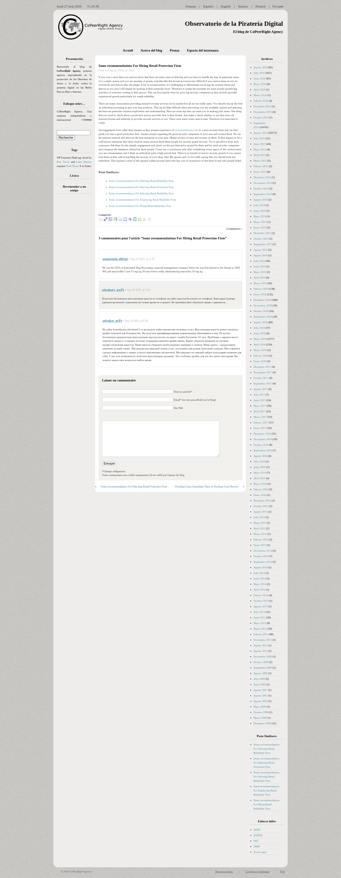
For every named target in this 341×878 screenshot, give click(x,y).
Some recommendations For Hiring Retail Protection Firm (140, 66)
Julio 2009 (259, 678)
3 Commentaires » (234, 229)
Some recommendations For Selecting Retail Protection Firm (141, 187)
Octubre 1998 (261, 712)
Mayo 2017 (260, 405)
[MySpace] (130, 220)
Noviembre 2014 (263, 550)
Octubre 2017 (261, 378)
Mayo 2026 (260, 84)
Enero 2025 (260, 171)
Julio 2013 (259, 612)
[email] (120, 220)
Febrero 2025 (261, 166)
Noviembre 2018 (263, 305)
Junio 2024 (260, 210)
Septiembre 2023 (263, 244)
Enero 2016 (260, 495)
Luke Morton (84, 161)
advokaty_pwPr (113, 290)
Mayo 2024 (260, 216)
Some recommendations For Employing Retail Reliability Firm (142, 199)
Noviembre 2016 (263, 439)
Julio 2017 (259, 394)
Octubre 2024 (261, 188)
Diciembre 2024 (262, 177)
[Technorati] (140, 220)
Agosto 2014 (260, 567)
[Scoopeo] (135, 220)
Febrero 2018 (261, 355)
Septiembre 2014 (263, 561)
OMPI (257, 846)
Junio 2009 (260, 684)
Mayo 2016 (260, 472)
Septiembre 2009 (263, 667)
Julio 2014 (259, 573)
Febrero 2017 (261, 422)
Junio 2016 (260, 467)
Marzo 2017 (260, 417)
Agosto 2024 (260, 199)
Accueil (128, 50)
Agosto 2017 (260, 389)
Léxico (74, 175)
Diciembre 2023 (262, 233)
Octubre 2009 (261, 662)
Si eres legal (260, 852)
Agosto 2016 (260, 456)
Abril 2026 (259, 89)
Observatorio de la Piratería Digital (234, 23)
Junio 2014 (260, 578)
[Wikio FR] (144, 220)
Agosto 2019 (260, 255)
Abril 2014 (259, 589)
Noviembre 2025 (263, 112)
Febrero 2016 (261, 489)
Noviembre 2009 (263, 656)
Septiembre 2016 (263, 450)
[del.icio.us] (105, 220)
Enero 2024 (260, 227)
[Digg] (101, 220)
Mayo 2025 (260, 149)
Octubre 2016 (261, 444)
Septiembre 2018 (263, 316)
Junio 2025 (260, 144)
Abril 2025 (259, 155)
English (226, 6)
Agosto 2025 (260, 132)
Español (208, 6)
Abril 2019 (259, 277)
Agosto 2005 (260, 695)
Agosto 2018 (260, 322)
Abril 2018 (259, 344)
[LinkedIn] (125, 220)
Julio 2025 (259, 138)
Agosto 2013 (260, 606)
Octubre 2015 (261, 506)
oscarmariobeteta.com (186, 130)
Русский (278, 6)
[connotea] (149, 220)
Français (191, 6)
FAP (256, 840)
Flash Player (72, 166)
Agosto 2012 (260, 645)
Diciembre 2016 (262, 433)
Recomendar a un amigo (74, 188)
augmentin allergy (115, 259)
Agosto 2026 (260, 67)
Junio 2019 (260, 266)
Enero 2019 (260, 294)
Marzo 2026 (260, 95)
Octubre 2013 (261, 600)
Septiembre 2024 (263, 194)
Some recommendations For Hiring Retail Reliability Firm (140, 206)
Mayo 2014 (260, 584)
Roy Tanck (63, 161)
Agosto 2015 (260, 511)
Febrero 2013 (261, 634)
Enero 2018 (260, 361)
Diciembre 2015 (262, 500)
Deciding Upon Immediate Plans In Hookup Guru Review (207, 486)
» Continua (86, 120)
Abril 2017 (259, 411)
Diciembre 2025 (262, 106)
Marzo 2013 (260, 628)
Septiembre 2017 (263, 383)
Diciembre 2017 (262, 366)
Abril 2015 (259, 528)
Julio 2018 (259, 327)
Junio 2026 (260, 78)
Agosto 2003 (260, 701)
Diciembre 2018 (262, 300)
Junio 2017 (260, 400)
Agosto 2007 (260, 690)
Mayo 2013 (260, 623)
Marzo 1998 (260, 717)
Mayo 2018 (260, 339)
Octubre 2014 (261, 556)
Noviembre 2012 (263, 639)
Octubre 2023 (261, 238)
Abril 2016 (259, 478)
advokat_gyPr (112, 320)
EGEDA (258, 835)
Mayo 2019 (260, 272)
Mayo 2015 (260, 522)
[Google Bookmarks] (115, 220)
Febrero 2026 (261, 100)
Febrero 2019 (261, 288)
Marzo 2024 (260, 222)
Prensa (174, 50)
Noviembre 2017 (263, 372)
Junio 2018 (260, 333)
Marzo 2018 (260, 350)
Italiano (243, 6)
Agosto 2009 (260, 673)
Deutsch (260, 6)
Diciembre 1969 (262, 723)
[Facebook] (110, 220)
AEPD (257, 829)
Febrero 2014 (261, 595)
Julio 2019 (259, 261)
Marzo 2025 (260, 160)
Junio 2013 (260, 617)
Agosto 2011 (260, 651)
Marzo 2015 (260, 534)
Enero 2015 (260, 545)
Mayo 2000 (260, 706)
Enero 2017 (260, 428)
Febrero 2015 (261, 539)
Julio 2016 (259, 461)
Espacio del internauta (203, 50)
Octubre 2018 (261, 311)
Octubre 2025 (261, 117)
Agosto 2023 (260, 249)
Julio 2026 (259, 73)
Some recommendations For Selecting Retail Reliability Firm (141, 180)
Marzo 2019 (260, 283)
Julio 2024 (259, 205)
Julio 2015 (259, 517)
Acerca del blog (151, 50)
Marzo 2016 (260, 483)
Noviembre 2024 (263, 183)
